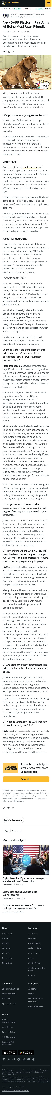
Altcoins (5, 953)
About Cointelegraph (8, 1020)
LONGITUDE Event (36, 1006)
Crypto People (34, 943)
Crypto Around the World (36, 969)
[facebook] (19, 1060)
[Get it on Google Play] (26, 1052)
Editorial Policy (20, 796)
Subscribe (26, 779)
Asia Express (33, 953)
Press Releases (8, 993)
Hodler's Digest (35, 948)
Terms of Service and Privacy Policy (15, 1090)
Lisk (30, 150)
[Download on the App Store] (9, 1052)
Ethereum (6, 948)
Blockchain (7, 958)
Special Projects (9, 1003)
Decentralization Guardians (35, 1000)
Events (31, 993)
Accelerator (33, 988)
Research (6, 998)
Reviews (31, 975)
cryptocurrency (31, 167)
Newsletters (7, 1027)
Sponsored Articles (10, 988)
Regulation (7, 963)
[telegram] (14, 1060)
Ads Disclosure (8, 1037)
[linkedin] (9, 1060)
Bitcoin (5, 943)
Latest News (8, 32)
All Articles (33, 933)
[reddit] (33, 1060)
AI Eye (31, 958)
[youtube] (29, 1060)
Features (32, 938)
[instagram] (24, 1060)
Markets (5, 938)
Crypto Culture (34, 963)
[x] (4, 1060)
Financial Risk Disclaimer (8, 1043)
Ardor (40, 150)
